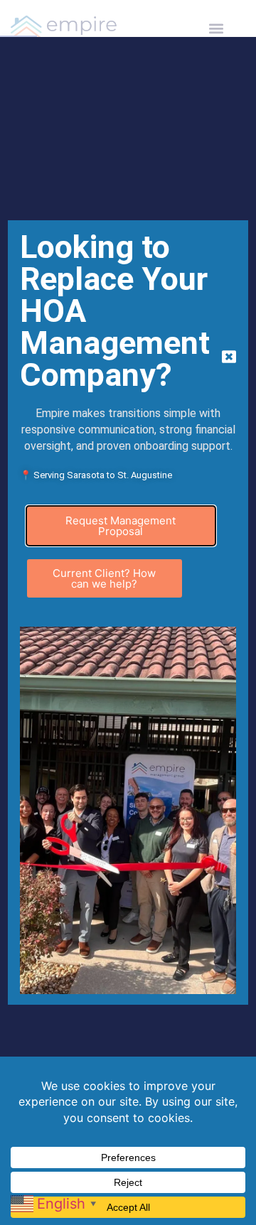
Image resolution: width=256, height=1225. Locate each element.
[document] (128, 612)
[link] (56, 1202)
